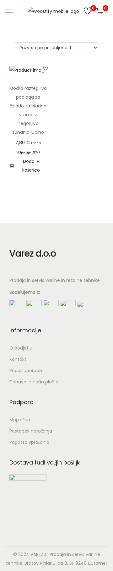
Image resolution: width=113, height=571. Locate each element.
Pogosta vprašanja (29, 442)
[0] (87, 11)
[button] (45, 68)
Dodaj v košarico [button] (31, 165)
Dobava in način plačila (33, 382)
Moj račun (19, 420)
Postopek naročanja (30, 431)
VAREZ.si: (39, 554)
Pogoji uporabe (25, 370)
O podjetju (20, 348)
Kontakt (17, 359)
